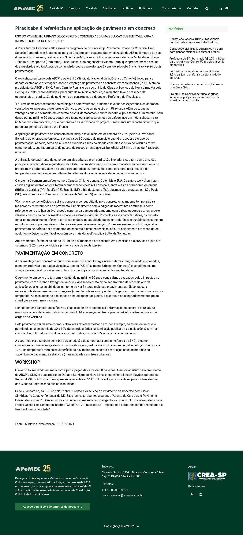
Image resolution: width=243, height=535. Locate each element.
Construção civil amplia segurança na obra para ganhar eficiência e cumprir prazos (196, 50)
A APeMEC (56, 8)
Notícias (127, 8)
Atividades (110, 8)
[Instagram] (213, 8)
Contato (192, 8)
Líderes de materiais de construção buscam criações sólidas (197, 86)
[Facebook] (207, 8)
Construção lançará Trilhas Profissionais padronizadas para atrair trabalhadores (194, 40)
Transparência (171, 8)
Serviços (74, 8)
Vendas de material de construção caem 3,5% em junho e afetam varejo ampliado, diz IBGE (196, 74)
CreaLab (91, 8)
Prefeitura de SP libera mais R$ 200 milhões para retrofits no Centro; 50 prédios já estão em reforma (197, 62)
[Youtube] (227, 8)
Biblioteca (145, 8)
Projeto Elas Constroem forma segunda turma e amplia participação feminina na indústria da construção (194, 97)
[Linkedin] (220, 8)
